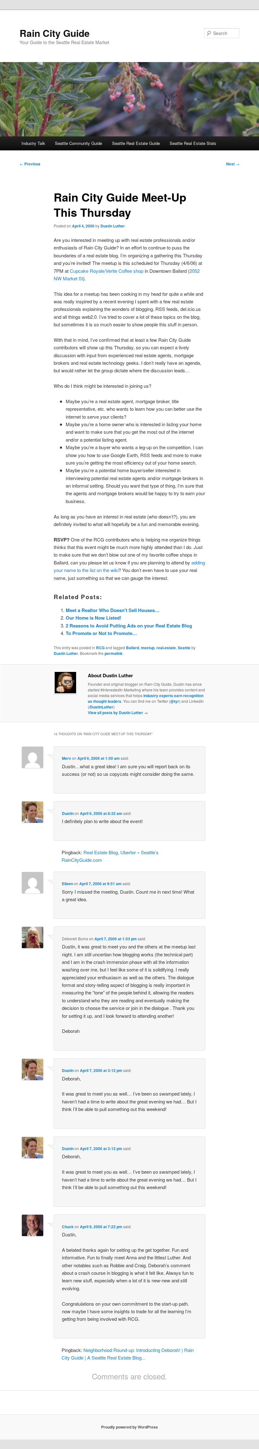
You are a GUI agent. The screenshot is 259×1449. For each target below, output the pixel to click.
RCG (100, 647)
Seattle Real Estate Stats (193, 143)
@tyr (174, 701)
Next (232, 164)
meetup (147, 647)
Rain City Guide (55, 33)
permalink (114, 653)
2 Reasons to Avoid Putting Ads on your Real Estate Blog (129, 625)
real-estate (166, 647)
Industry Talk (33, 143)
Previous (30, 164)
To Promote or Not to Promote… (101, 633)
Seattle (184, 647)
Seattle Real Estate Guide (136, 143)
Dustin (68, 813)
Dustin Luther (112, 226)
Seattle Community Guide (78, 143)
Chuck (68, 1226)
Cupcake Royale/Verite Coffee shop (106, 270)
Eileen (67, 883)
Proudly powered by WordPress (129, 1427)
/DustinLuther (101, 707)
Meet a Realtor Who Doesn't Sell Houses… (113, 610)
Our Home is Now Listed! (93, 617)
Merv (66, 758)
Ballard (132, 647)
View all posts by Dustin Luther (118, 712)
